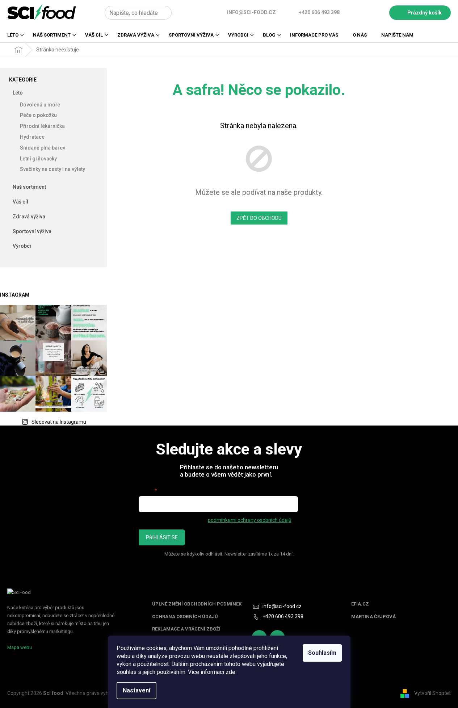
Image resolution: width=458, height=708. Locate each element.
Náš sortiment (29, 187)
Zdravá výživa (29, 216)
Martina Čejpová (373, 616)
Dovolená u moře (40, 105)
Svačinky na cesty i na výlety (52, 169)
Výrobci (22, 246)
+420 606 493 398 (282, 616)
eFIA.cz (360, 604)
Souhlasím (322, 652)
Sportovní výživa (32, 231)
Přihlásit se (162, 537)
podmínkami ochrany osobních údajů (249, 520)
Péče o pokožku (38, 115)
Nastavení (136, 690)
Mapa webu (19, 647)
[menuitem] (13, 37)
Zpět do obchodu (259, 218)
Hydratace (32, 137)
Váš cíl (20, 202)
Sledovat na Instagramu (58, 422)
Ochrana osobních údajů (185, 616)
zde (230, 672)
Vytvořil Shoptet (432, 693)
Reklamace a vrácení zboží (186, 629)
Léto (18, 93)
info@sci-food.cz (282, 606)
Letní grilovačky (38, 159)
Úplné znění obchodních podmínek (196, 604)
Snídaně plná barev (42, 148)
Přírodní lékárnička (42, 126)
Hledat (180, 13)
